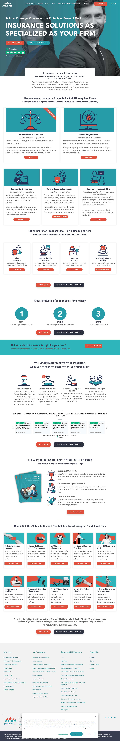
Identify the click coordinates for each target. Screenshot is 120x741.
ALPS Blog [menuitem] (64, 661)
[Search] (91, 4)
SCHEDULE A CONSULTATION (68, 285)
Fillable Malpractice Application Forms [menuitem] (15, 682)
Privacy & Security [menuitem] (9, 686)
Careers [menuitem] (92, 657)
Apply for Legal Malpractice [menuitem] (11, 657)
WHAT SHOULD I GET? (38, 43)
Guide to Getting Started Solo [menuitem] (69, 688)
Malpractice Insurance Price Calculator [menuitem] (72, 664)
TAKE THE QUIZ (93, 346)
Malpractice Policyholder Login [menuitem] (12, 661)
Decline (89, 734)
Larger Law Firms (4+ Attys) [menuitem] (40, 697)
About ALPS (94, 652)
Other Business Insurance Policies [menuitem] (42, 686)
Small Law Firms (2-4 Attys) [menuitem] (40, 693)
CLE (53, 4)
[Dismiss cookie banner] (95, 717)
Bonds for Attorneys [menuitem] (38, 679)
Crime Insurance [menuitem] (37, 675)
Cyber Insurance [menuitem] (37, 661)
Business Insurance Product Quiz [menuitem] (70, 668)
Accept (76, 734)
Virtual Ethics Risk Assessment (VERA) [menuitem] (72, 672)
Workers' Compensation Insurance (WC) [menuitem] (43, 668)
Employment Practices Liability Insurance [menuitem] (44, 672)
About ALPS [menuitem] (7, 672)
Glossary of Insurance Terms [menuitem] (12, 679)
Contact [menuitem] (92, 668)
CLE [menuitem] (62, 657)
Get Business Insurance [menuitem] (10, 664)
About (86, 4)
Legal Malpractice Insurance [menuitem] (40, 657)
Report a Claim (43, 4)
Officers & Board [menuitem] (94, 664)
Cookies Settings (63, 734)
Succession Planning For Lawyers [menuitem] (71, 699)
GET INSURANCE (15, 43)
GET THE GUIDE (75, 512)
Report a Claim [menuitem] (8, 668)
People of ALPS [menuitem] (8, 675)
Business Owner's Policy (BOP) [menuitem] (41, 664)
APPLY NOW (101, 4)
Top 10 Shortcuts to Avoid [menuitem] (68, 692)
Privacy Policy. (83, 726)
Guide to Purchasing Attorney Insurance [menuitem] (72, 675)
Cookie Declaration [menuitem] (9, 689)
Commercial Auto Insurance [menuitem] (40, 682)
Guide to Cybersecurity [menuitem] (67, 679)
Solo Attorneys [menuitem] (36, 689)
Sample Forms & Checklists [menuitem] (69, 706)
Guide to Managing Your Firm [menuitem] (69, 695)
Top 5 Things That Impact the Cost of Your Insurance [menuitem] (73, 684)
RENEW (113, 4)
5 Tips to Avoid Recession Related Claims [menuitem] (73, 702)
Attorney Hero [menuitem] (65, 710)
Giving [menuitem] (92, 661)
